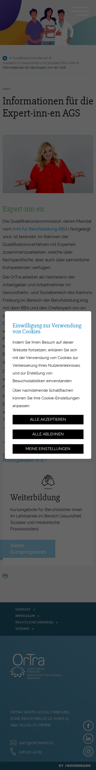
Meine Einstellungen (48, 448)
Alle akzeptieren (48, 419)
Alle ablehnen (48, 434)
